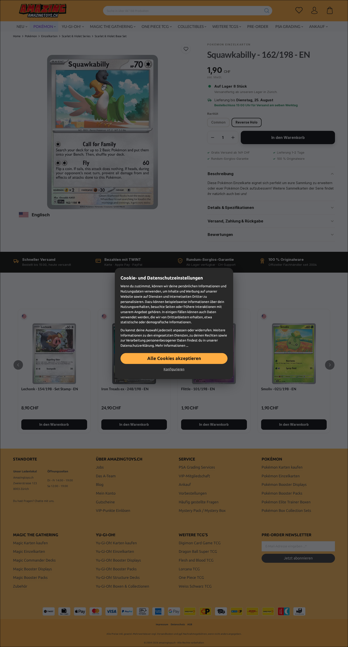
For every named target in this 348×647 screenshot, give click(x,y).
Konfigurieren (174, 369)
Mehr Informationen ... (171, 345)
